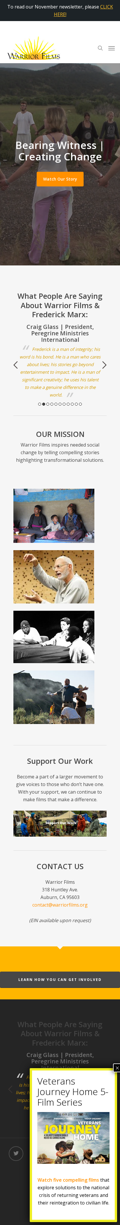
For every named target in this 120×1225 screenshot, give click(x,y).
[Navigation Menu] (111, 48)
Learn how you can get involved (60, 979)
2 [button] (43, 404)
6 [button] (60, 404)
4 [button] (51, 404)
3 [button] (47, 404)
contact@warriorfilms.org (60, 905)
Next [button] (104, 365)
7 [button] (64, 404)
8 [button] (68, 404)
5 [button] (55, 404)
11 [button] (80, 404)
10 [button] (76, 404)
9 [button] (72, 404)
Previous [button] (15, 365)
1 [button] (39, 404)
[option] (60, 361)
